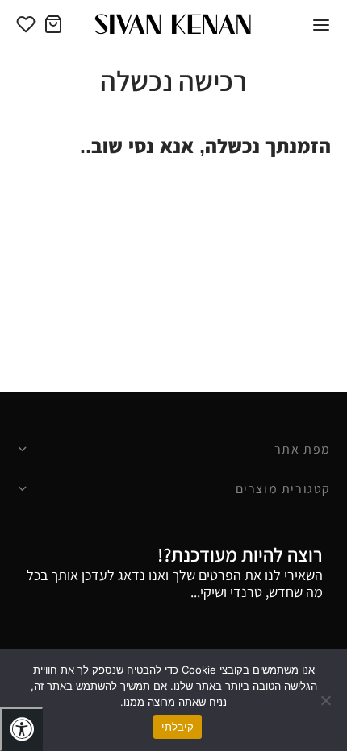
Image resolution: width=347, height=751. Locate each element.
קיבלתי (177, 726)
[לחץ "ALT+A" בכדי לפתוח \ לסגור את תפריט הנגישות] (21, 729)
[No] (327, 700)
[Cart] (53, 24)
